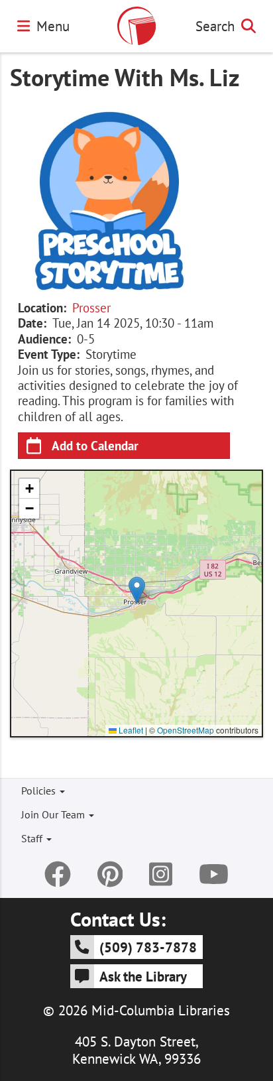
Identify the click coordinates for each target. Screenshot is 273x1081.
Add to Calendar (95, 445)
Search (215, 26)
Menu (53, 26)
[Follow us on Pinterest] (110, 874)
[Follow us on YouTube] (213, 874)
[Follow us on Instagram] (160, 874)
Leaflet (130, 729)
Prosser (91, 308)
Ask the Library (143, 976)
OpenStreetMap (185, 729)
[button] (137, 590)
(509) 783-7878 (148, 947)
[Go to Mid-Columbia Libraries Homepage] (136, 26)
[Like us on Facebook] (58, 874)
